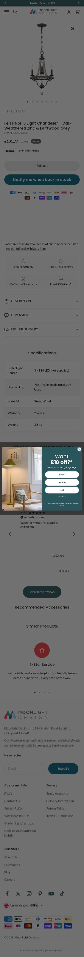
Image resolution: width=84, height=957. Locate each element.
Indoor (62, 474)
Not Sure (62, 496)
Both (62, 490)
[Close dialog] (79, 449)
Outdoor (62, 482)
